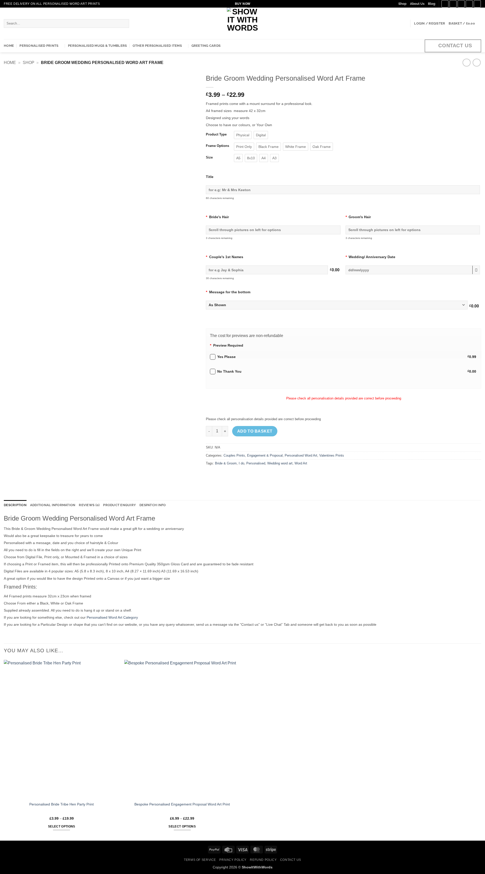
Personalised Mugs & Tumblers (97, 46)
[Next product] (466, 62)
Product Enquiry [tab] (119, 505)
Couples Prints (234, 455)
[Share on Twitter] (219, 475)
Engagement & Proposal (265, 455)
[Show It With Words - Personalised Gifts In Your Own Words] (242, 23)
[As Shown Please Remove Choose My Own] (337, 306)
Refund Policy (263, 860)
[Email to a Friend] (229, 475)
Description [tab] (15, 505)
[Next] (187, 190)
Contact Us (290, 860)
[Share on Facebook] (210, 475)
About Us (417, 4)
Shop (402, 4)
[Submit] (124, 23)
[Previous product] (476, 62)
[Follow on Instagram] (453, 3)
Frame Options (217, 146)
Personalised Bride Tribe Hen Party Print (61, 804)
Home (9, 46)
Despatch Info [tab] (152, 505)
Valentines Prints (331, 455)
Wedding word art (280, 463)
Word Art (301, 463)
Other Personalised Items (157, 46)
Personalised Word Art (301, 455)
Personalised (255, 463)
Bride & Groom (226, 463)
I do (241, 463)
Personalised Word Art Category (112, 617)
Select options (61, 826)
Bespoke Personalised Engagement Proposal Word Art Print (182, 804)
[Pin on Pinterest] (238, 475)
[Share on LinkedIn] (247, 475)
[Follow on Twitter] (461, 3)
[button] (429, 23)
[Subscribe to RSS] (477, 3)
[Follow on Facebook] (445, 3)
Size (209, 157)
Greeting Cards (206, 46)
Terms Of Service (200, 860)
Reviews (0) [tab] (89, 505)
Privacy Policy (233, 860)
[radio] (242, 135)
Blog (431, 4)
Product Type (216, 134)
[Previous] (14, 190)
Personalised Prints (38, 46)
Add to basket (255, 431)
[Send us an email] (469, 3)
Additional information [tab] (53, 505)
